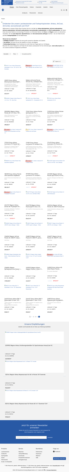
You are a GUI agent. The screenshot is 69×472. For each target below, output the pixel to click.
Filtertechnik (4, 459)
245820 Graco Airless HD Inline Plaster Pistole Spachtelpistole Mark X (54, 268)
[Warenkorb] (66, 10)
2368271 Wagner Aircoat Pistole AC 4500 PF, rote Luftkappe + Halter (54, 237)
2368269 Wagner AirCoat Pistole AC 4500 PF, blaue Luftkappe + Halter (11, 237)
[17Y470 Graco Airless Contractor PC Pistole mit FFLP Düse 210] (56, 135)
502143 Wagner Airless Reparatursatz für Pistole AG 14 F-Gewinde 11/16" (26, 403)
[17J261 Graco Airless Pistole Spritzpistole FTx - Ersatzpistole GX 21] (34, 103)
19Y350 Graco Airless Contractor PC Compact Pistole (33, 174)
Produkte (4, 448)
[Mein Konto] (64, 10)
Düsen (3, 457)
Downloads (21, 455)
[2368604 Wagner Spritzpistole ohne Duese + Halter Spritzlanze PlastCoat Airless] (13, 260)
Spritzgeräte (4, 455)
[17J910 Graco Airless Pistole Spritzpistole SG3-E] (56, 103)
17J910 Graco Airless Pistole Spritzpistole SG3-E (55, 112)
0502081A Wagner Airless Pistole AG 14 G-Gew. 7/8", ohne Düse (12, 112)
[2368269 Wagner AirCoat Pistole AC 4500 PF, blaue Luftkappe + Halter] (13, 228)
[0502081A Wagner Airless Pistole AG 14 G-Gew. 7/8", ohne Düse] (13, 103)
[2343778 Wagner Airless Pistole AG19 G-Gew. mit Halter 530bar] (34, 197)
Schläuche (4, 453)
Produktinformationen (24, 457)
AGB (37, 457)
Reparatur (21, 451)
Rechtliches (39, 448)
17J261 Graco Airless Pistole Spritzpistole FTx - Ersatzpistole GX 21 (34, 112)
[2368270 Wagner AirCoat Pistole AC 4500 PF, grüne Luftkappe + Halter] (34, 228)
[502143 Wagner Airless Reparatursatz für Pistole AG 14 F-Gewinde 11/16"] (34, 396)
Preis (14, 54)
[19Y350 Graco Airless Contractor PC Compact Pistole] (34, 166)
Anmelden (50, 437)
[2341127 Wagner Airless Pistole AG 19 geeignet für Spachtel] (13, 197)
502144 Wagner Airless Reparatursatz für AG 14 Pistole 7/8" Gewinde (25, 374)
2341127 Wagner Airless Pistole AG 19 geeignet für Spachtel (12, 206)
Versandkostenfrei (26, 54)
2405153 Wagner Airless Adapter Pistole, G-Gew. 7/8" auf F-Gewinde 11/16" (34, 268)
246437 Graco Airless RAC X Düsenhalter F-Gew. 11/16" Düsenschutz (34, 299)
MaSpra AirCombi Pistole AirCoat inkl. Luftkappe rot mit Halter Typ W (55, 79)
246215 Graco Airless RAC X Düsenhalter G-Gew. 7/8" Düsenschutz (12, 299)
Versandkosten (56, 465)
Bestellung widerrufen (59, 458)
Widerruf (38, 455)
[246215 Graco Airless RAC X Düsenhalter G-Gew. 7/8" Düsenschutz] (13, 291)
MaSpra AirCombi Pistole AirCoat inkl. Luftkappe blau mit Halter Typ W (34, 81)
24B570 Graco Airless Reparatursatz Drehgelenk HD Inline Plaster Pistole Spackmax (55, 299)
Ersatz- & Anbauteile (6, 461)
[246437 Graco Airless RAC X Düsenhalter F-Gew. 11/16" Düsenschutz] (34, 291)
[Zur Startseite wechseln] (2, 10)
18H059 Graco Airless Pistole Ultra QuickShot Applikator (12, 174)
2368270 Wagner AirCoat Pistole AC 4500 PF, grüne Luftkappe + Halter (33, 237)
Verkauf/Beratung (23, 453)
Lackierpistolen (5, 451)
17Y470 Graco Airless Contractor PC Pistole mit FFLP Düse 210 (54, 143)
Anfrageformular (23, 459)
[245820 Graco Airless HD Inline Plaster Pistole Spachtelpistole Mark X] (56, 260)
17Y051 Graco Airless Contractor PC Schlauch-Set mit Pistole (34, 143)
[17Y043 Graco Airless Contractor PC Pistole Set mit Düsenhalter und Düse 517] (13, 135)
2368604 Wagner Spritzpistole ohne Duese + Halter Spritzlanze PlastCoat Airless (12, 268)
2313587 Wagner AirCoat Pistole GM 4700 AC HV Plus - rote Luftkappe (55, 175)
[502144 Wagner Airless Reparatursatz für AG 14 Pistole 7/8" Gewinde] (34, 367)
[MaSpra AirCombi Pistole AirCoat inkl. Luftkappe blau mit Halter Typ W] (34, 71)
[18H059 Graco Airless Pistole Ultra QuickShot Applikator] (13, 166)
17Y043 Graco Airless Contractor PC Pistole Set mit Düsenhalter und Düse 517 (13, 143)
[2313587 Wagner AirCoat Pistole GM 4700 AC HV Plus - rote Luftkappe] (56, 166)
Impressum (38, 453)
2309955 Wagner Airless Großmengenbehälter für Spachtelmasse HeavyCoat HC (28, 345)
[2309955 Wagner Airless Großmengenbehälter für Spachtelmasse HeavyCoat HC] (34, 338)
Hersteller (6, 54)
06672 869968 (54, 1)
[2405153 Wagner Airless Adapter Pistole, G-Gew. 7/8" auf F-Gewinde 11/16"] (34, 260)
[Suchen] (61, 10)
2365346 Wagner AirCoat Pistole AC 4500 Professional (55, 205)
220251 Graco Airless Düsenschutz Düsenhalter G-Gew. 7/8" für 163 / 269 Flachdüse (12, 81)
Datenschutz (39, 451)
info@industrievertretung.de (57, 2)
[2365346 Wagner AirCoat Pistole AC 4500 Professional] (56, 197)
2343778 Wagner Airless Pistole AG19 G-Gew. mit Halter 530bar (33, 206)
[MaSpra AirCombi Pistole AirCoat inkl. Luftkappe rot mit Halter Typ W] (56, 70)
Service (21, 448)
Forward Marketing (51, 470)
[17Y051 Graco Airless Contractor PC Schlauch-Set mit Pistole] (34, 135)
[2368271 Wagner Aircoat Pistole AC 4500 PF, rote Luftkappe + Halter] (56, 228)
